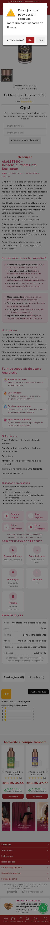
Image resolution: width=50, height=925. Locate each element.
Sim (30, 40)
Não (40, 40)
